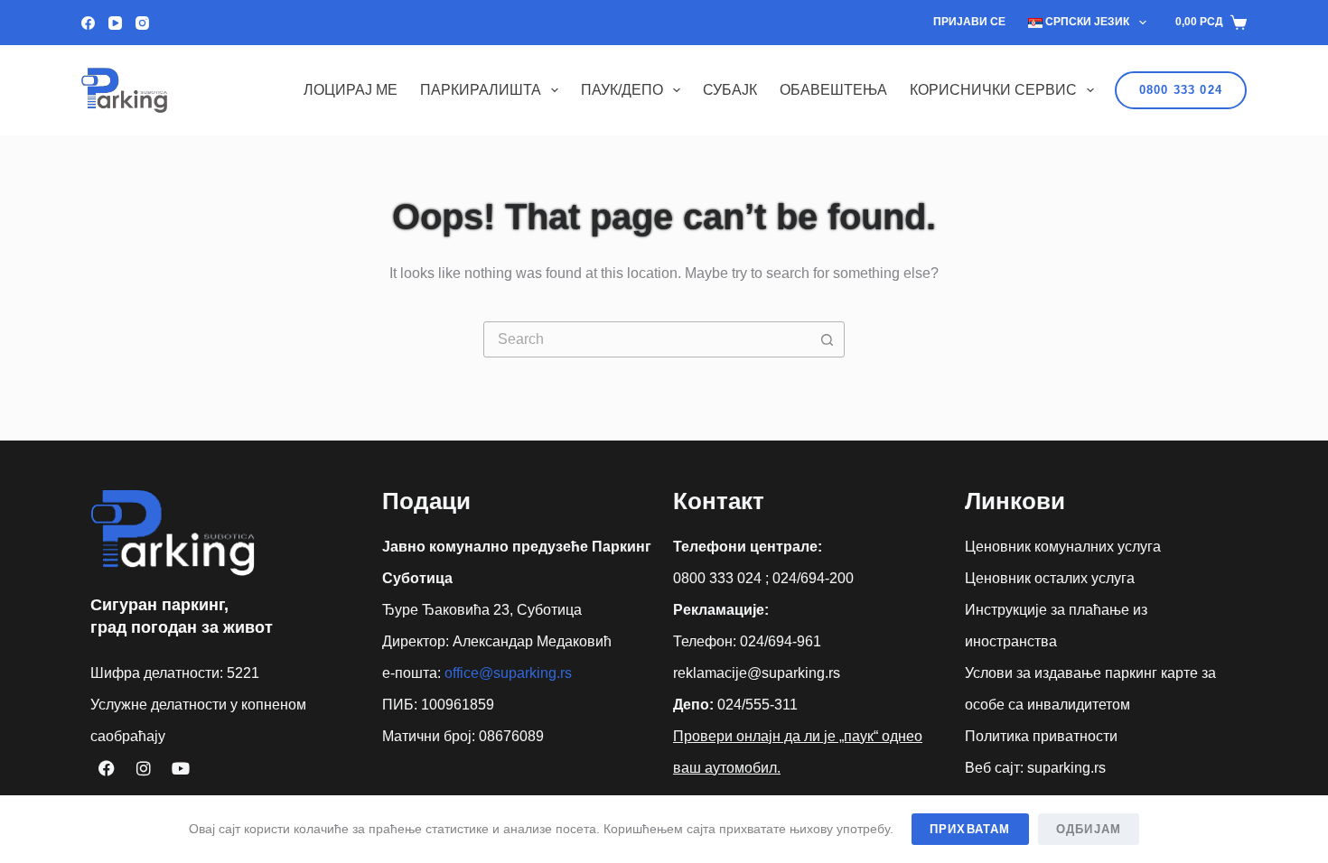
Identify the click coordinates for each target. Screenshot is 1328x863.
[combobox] (646, 339)
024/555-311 (757, 704)
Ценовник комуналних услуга (1063, 546)
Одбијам (1088, 829)
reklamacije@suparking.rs (756, 673)
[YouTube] (115, 23)
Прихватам (970, 829)
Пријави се (969, 21)
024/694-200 (813, 578)
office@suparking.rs (508, 673)
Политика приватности (1041, 736)
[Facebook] (88, 23)
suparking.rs (1066, 767)
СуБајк (730, 89)
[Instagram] (142, 23)
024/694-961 (780, 641)
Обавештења (833, 89)
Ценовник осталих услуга (1050, 578)
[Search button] (826, 339)
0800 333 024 (1180, 90)
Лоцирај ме (350, 89)
